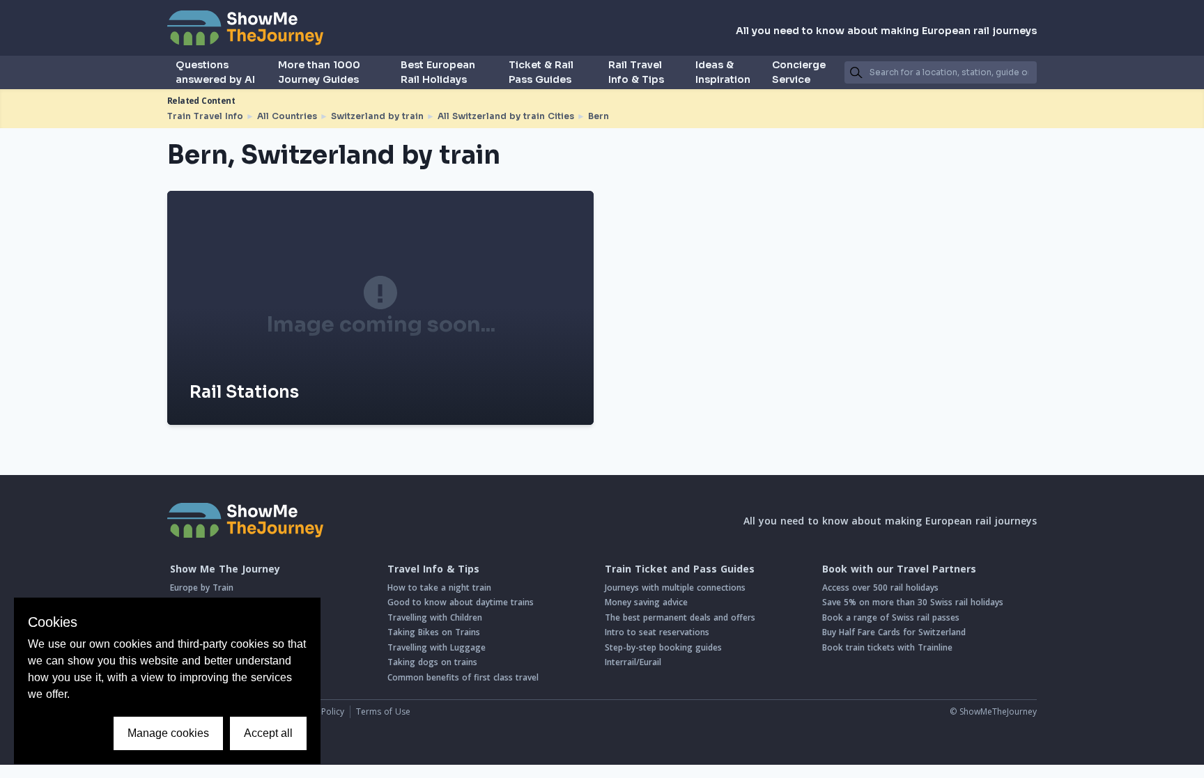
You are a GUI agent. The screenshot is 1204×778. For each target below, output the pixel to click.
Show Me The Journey (225, 569)
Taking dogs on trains (432, 662)
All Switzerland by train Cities (506, 116)
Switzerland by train (377, 116)
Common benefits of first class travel (463, 677)
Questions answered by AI (215, 72)
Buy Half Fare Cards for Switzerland (894, 632)
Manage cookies (168, 733)
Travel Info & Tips (433, 569)
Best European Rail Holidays (438, 72)
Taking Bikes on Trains (433, 632)
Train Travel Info (205, 116)
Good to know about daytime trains (460, 602)
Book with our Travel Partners (899, 569)
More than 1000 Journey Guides (319, 72)
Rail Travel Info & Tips (636, 72)
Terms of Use (383, 711)
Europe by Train (201, 587)
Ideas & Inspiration (722, 72)
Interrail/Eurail (633, 662)
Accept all (268, 733)
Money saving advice (646, 602)
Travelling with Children (434, 617)
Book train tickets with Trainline (887, 647)
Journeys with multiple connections (675, 587)
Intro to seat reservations (657, 632)
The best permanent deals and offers (680, 617)
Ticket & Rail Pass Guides (541, 72)
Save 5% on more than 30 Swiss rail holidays (912, 602)
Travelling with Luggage (436, 647)
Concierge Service (799, 72)
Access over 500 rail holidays (880, 587)
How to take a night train (439, 587)
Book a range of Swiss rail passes (890, 617)
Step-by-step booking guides (663, 647)
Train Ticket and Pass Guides (680, 569)
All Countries (287, 116)
